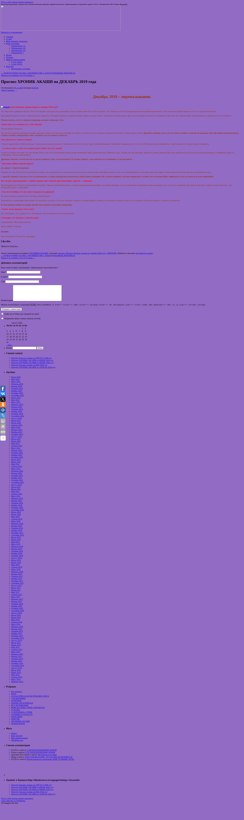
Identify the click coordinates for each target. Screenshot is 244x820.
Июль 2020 (16, 512)
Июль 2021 (16, 487)
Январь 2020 (16, 526)
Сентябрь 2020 (17, 510)
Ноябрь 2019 (16, 530)
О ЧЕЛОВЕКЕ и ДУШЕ (21, 712)
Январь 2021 (16, 501)
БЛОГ (13, 694)
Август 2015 (16, 640)
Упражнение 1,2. (18, 46)
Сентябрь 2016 (17, 611)
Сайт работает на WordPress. (13, 801)
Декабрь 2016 (17, 604)
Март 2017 (15, 597)
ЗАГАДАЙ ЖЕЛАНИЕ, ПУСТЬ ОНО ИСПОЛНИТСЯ (48, 757)
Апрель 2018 (16, 567)
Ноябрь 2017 (16, 578)
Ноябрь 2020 (16, 505)
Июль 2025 (16, 398)
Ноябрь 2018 (16, 553)
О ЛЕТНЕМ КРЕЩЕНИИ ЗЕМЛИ (41, 750)
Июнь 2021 (16, 489)
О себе (9, 39)
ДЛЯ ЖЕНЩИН (18, 698)
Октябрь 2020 (17, 508)
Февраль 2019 (17, 546)
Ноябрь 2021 (16, 478)
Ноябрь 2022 (16, 455)
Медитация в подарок (20, 69)
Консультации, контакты (16, 41)
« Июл (9, 345)
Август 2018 (16, 558)
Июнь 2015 (16, 645)
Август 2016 (16, 613)
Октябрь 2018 (17, 556)
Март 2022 (15, 469)
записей (16, 736)
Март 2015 (15, 652)
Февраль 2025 (17, 404)
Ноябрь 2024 (16, 411)
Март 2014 (15, 679)
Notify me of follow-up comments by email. (21, 314)
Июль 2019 (16, 537)
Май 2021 (15, 491)
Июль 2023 (16, 439)
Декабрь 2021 (17, 475)
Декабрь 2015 (17, 631)
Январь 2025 (16, 407)
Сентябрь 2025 (17, 395)
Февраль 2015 (17, 654)
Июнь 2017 (16, 590)
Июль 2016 (16, 615)
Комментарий (7, 300)
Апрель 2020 (16, 519)
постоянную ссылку (144, 253)
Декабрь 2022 (17, 453)
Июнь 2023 (16, 441)
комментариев (19, 738)
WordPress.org (17, 740)
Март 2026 (15, 382)
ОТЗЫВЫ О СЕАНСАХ (22, 714)
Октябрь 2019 (17, 533)
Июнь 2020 (16, 514)
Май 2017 (15, 592)
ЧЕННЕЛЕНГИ (18, 724)
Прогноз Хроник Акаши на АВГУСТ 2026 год (31, 358)
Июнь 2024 (16, 423)
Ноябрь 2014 (16, 661)
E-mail (4, 277)
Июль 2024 (16, 420)
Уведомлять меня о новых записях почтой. (22, 318)
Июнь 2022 (16, 462)
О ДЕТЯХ (15, 710)
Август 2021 (16, 485)
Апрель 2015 (16, 649)
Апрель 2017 (16, 595)
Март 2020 (15, 521)
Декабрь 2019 (17, 528)
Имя (3, 272)
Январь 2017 (16, 601)
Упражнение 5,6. (18, 50)
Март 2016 (15, 624)
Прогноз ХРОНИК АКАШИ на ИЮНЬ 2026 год (32, 363)
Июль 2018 (16, 560)
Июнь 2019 (16, 540)
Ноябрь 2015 (16, 633)
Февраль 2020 (17, 524)
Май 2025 (15, 400)
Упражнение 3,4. (18, 48)
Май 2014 (15, 675)
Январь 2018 (16, 574)
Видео (9, 55)
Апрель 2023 (16, 446)
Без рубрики (16, 691)
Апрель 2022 (16, 466)
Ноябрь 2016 (16, 606)
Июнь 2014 (16, 672)
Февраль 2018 (17, 572)
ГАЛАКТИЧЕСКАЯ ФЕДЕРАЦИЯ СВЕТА (30, 696)
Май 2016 (15, 620)
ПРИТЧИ (15, 719)
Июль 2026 (16, 377)
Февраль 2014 (17, 682)
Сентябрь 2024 (17, 416)
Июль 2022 (16, 459)
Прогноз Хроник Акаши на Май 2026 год (29, 365)
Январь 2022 (16, 473)
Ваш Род (10, 66)
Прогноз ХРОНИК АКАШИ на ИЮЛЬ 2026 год (32, 360)
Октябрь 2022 (17, 457)
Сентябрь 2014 (17, 666)
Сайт (3, 281)
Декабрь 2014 (17, 659)
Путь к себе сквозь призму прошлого (17, 2)
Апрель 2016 (16, 622)
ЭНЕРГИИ (111, 253)
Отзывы (9, 57)
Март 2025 (15, 402)
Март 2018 (15, 569)
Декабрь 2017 (17, 576)
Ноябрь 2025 (16, 391)
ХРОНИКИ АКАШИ (38, 253)
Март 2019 (15, 544)
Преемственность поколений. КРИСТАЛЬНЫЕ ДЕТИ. (50, 759)
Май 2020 (15, 517)
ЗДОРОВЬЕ (16, 701)
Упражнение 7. (17, 53)
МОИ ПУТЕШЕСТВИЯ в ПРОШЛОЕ (28, 708)
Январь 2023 (16, 450)
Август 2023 (16, 437)
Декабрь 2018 (17, 551)
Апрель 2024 (16, 425)
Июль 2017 (16, 588)
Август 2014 (16, 668)
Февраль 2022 (17, 471)
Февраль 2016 (17, 627)
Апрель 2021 (16, 494)
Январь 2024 (16, 430)
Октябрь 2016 (17, 608)
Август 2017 (16, 585)
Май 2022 (15, 464)
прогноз (61, 253)
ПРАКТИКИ (16, 717)
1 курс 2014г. (16, 62)
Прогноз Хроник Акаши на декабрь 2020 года (86, 253)
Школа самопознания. (15, 60)
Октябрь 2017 (17, 581)
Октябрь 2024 (17, 414)
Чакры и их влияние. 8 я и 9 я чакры (18, 75)
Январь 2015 (16, 656)
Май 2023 (15, 443)
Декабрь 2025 (17, 388)
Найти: (9, 348)
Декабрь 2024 (17, 409)
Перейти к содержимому (11, 32)
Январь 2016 (16, 629)
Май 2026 (15, 379)
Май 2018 (15, 565)
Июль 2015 (16, 643)
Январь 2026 (16, 386)
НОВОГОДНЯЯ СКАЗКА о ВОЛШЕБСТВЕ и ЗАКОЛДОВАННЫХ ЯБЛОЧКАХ (38, 73)
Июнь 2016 (16, 617)
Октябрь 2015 (17, 636)
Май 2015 (15, 647)
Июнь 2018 (16, 562)
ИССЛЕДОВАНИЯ (19, 705)
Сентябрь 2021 (17, 482)
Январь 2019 (16, 549)
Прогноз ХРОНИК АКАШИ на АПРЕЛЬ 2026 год (33, 367)
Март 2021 (15, 496)
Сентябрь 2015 (17, 638)
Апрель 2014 (16, 677)
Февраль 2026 (17, 384)
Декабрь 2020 (17, 503)
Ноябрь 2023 (16, 432)
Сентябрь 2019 (17, 535)
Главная (9, 37)
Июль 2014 (16, 670)
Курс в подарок (12, 43)
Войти (14, 733)
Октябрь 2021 (17, 480)
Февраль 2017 (17, 599)
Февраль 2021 (17, 498)
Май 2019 (15, 542)
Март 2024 (15, 427)
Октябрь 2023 (17, 434)
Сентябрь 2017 (17, 583)
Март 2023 (15, 448)
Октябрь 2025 (17, 393)
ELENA (35, 88)
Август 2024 (16, 418)
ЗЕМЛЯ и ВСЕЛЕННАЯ (22, 703)
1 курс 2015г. (16, 64)
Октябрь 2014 (17, 663)
